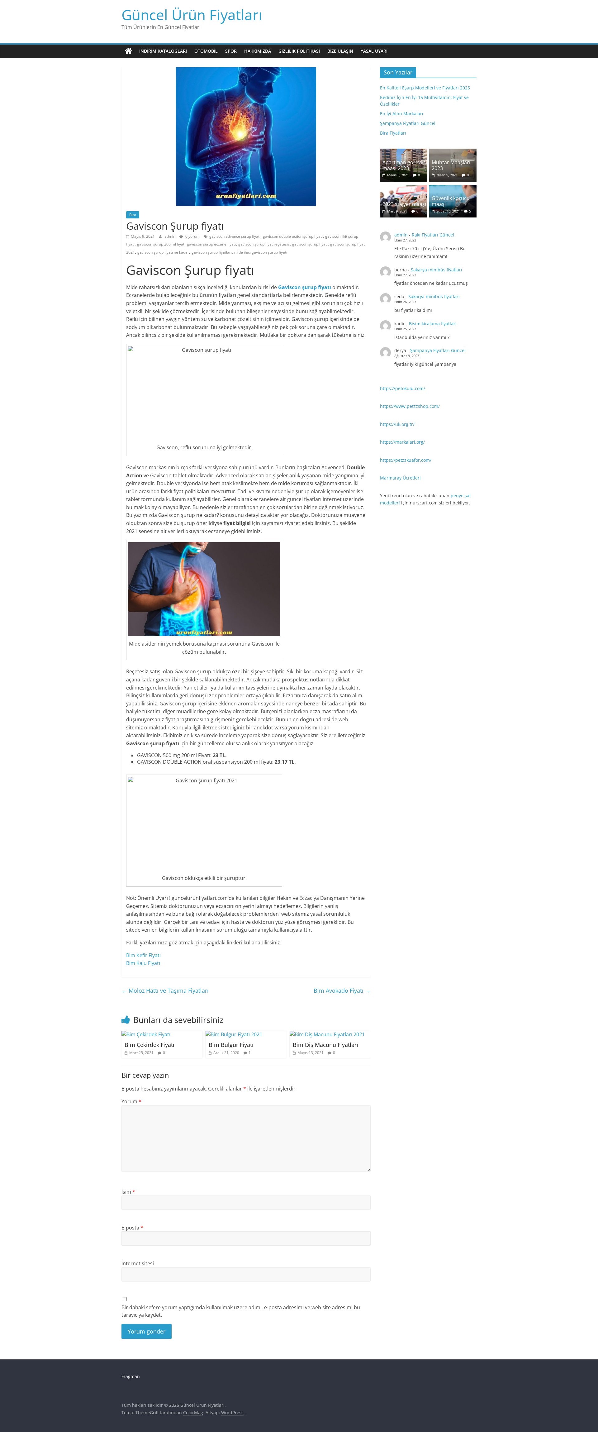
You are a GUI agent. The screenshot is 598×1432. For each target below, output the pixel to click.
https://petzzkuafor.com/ (405, 460)
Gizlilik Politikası (299, 51)
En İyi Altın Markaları (401, 114)
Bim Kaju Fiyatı (143, 963)
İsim (128, 1191)
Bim (132, 214)
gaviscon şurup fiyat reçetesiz (264, 244)
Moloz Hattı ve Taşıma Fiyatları (165, 990)
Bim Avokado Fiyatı (342, 990)
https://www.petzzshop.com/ (410, 406)
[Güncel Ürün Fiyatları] (128, 51)
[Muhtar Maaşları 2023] (453, 152)
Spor (231, 51)
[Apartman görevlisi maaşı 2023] (403, 152)
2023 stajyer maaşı (404, 204)
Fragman (130, 1376)
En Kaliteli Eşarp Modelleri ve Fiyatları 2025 (425, 88)
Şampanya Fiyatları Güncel (407, 123)
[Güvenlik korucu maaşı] (453, 188)
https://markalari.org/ (402, 442)
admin (170, 236)
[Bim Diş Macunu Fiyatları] (327, 1034)
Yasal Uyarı (374, 51)
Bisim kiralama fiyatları (433, 324)
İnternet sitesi (137, 1263)
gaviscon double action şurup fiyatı (293, 236)
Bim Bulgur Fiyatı (231, 1044)
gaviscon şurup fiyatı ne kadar (163, 252)
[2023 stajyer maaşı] (403, 188)
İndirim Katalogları (163, 51)
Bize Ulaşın (340, 51)
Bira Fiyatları (393, 133)
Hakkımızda (257, 51)
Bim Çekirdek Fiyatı (149, 1044)
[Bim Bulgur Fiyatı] (234, 1034)
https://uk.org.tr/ (397, 424)
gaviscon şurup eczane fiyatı (211, 244)
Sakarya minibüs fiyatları (436, 270)
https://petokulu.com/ (402, 388)
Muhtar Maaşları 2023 (451, 165)
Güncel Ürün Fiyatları (191, 14)
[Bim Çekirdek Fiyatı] (145, 1034)
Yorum (131, 1101)
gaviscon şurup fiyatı (310, 244)
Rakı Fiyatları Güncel (433, 235)
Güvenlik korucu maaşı (451, 201)
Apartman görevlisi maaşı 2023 (404, 165)
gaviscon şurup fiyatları (212, 252)
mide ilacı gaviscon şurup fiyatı (260, 252)
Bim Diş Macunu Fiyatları (325, 1044)
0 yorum (192, 236)
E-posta (132, 1227)
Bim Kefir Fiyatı (143, 955)
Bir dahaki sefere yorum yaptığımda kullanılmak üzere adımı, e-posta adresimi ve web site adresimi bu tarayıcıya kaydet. (240, 1311)
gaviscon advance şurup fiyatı (234, 236)
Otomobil (206, 51)
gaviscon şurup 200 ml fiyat (160, 244)
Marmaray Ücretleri (400, 478)
